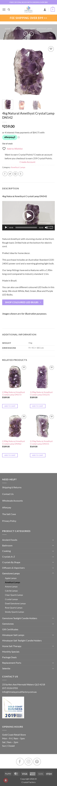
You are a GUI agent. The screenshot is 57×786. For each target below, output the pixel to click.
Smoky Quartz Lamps (14, 612)
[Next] (50, 71)
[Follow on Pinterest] (37, 761)
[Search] (9, 9)
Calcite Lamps (11, 590)
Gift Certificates (10, 629)
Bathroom (7, 545)
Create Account (27, 162)
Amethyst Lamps (44, 29)
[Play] (6, 227)
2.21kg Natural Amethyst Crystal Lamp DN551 (41, 442)
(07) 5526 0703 (10, 688)
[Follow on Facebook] (20, 761)
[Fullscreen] (51, 227)
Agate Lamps (11, 578)
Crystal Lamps (11, 599)
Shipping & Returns (11, 487)
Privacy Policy (9, 520)
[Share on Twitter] (10, 173)
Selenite (6, 668)
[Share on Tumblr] (20, 173)
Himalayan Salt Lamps (13, 635)
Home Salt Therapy (11, 646)
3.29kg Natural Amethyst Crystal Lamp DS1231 (41, 393)
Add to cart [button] (10, 406)
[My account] (44, 9)
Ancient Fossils (9, 539)
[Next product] (25, 34)
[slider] (26, 227)
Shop (15, 29)
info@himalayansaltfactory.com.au (19, 691)
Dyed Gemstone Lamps (15, 603)
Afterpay (6, 507)
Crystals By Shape (11, 562)
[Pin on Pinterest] (15, 173)
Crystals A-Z (8, 556)
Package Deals (9, 657)
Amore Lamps (11, 586)
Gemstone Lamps (27, 29)
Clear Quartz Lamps (14, 595)
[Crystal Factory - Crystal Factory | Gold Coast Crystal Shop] (28, 9)
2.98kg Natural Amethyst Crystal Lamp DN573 (13, 393)
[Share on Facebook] (4, 173)
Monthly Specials (10, 651)
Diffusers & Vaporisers (13, 567)
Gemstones (8, 623)
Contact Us (8, 494)
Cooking (6, 551)
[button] (4, 9)
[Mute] (46, 227)
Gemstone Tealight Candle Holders (19, 618)
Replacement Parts (11, 662)
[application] (28, 215)
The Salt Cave (9, 514)
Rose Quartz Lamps (13, 607)
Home (7, 29)
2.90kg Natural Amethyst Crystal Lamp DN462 (13, 442)
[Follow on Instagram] (28, 761)
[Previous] (7, 71)
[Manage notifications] (5, 780)
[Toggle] (53, 540)
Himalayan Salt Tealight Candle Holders (22, 640)
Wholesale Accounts (12, 500)
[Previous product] (31, 34)
